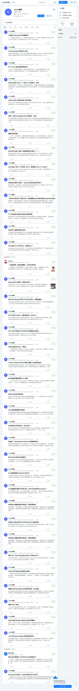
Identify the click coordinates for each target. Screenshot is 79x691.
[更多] (75, 687)
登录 (73, 2)
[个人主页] (54, 9)
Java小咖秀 (11, 31)
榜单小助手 (11, 653)
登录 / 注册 (62, 686)
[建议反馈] (75, 683)
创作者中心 (62, 2)
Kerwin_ (10, 261)
